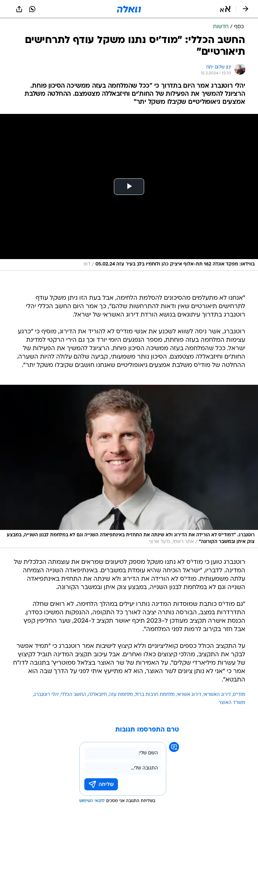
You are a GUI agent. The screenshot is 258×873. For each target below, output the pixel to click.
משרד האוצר (231, 703)
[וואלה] (129, 9)
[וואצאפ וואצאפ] (32, 9)
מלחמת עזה (121, 695)
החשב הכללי (73, 695)
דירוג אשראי (189, 695)
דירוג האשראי (217, 695)
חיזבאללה (97, 695)
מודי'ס (239, 695)
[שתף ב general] (19, 9)
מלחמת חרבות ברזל (155, 695)
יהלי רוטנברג (46, 695)
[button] (225, 9)
